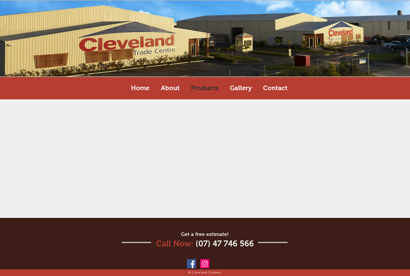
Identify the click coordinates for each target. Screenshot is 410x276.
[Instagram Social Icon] (204, 263)
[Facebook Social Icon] (191, 263)
